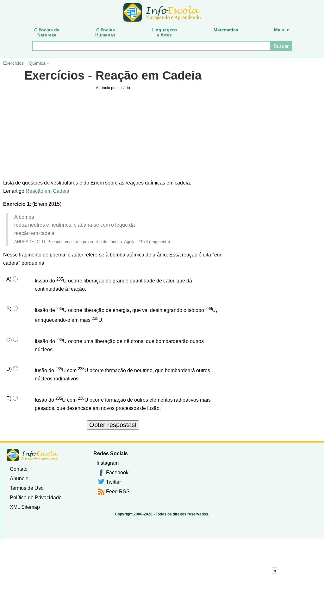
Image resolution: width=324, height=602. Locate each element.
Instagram (108, 463)
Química (37, 63)
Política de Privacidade (36, 497)
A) (8, 279)
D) (9, 369)
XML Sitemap (25, 507)
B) (8, 308)
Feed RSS (118, 491)
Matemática (226, 29)
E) (8, 398)
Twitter (113, 482)
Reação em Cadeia (47, 191)
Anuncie (19, 478)
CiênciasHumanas (105, 32)
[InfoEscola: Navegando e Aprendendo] (162, 12)
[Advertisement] (162, 587)
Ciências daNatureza (46, 32)
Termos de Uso (27, 488)
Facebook (117, 472)
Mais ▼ (282, 29)
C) (9, 339)
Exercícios (13, 63)
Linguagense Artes (165, 32)
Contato (19, 469)
